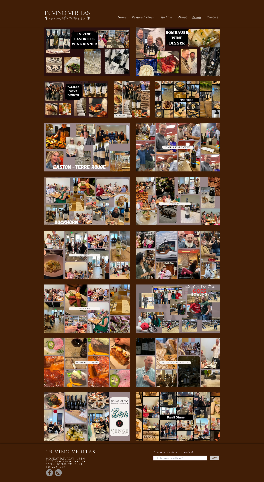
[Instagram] (58, 472)
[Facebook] (49, 472)
